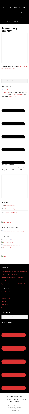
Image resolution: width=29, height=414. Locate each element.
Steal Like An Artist (19, 94)
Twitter (3, 301)
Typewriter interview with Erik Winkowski (13, 284)
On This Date (4, 202)
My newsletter (5, 295)
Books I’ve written (6, 292)
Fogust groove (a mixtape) (9, 274)
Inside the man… (6, 280)
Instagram (4, 304)
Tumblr (3, 307)
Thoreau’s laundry (10, 209)
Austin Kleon (14, 2)
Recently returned (10, 205)
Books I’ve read (5, 298)
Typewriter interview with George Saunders (14, 271)
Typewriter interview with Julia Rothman (13, 277)
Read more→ (12, 96)
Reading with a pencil (11, 212)
